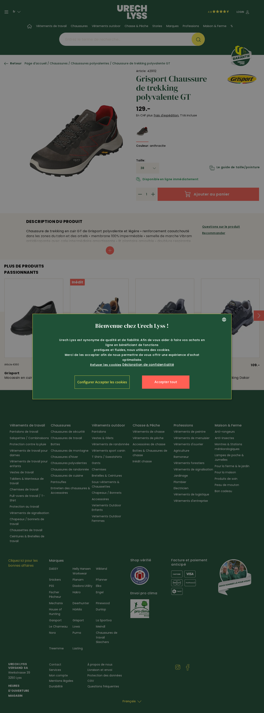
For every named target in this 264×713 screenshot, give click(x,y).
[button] (102, 382)
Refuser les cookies (105, 365)
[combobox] (224, 319)
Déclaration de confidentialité (148, 364)
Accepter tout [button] (165, 382)
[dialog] (132, 356)
